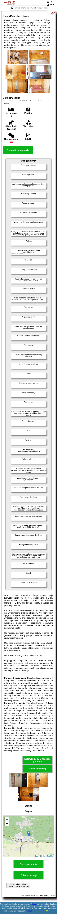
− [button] (7, 823)
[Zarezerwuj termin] (53, 13)
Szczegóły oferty (28, 864)
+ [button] (7, 819)
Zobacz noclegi (28, 875)
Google (34, 904)
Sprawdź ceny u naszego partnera (37, 760)
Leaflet (37, 856)
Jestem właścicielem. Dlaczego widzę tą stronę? (18, 885)
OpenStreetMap (48, 856)
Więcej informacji (37, 768)
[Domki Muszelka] (17, 57)
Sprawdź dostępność (18, 150)
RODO (29, 911)
